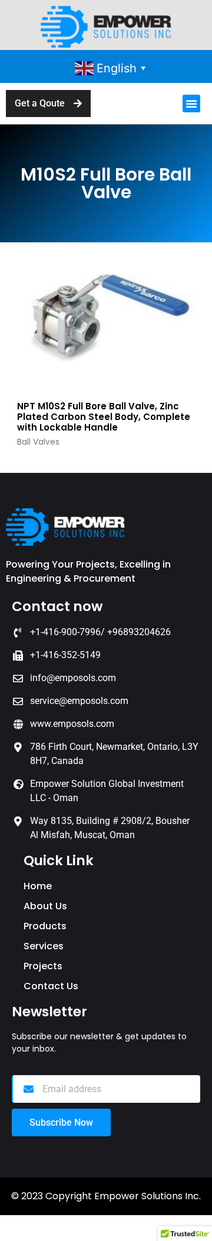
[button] (191, 103)
